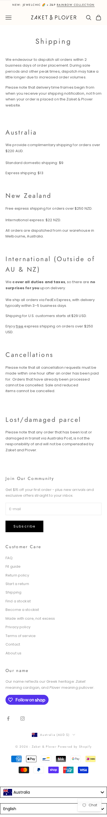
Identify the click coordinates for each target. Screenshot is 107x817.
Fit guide (13, 566)
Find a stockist (18, 601)
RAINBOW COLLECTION (76, 5)
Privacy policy (17, 627)
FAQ (9, 558)
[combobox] (53, 792)
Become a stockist (22, 609)
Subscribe (24, 526)
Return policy (17, 575)
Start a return (17, 583)
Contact (12, 644)
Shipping (13, 592)
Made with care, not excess (30, 618)
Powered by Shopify (75, 746)
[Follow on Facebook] (8, 718)
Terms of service (20, 635)
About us (13, 653)
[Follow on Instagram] (22, 718)
